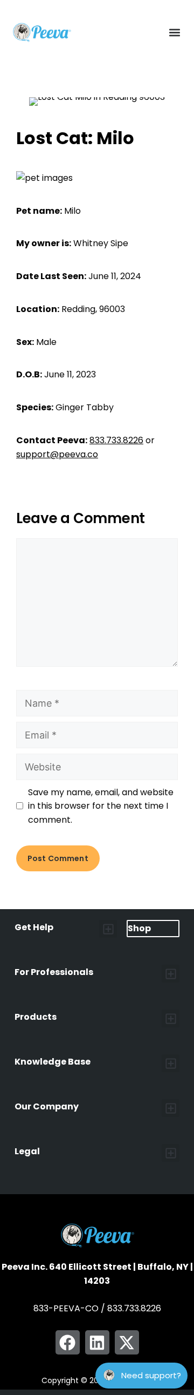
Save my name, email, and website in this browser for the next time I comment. (101, 806)
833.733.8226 (116, 440)
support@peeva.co (57, 454)
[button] (174, 33)
